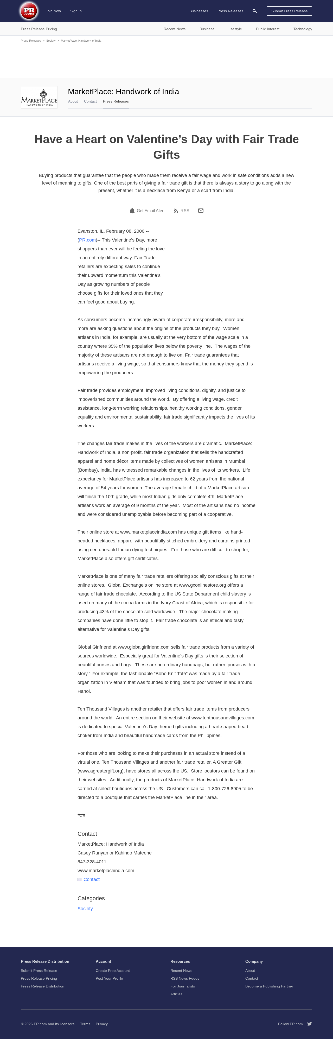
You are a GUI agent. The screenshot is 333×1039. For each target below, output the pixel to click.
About (73, 101)
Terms (85, 1024)
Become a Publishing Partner (269, 986)
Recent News (181, 970)
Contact (90, 101)
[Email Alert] (133, 210)
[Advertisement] (166, 60)
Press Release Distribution (42, 986)
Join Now (53, 11)
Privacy (102, 1024)
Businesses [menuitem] (198, 11)
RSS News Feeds (184, 978)
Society (51, 40)
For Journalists (182, 986)
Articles (176, 994)
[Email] (201, 210)
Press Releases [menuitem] (230, 11)
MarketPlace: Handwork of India (81, 40)
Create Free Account (113, 970)
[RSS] (177, 210)
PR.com (87, 240)
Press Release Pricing (39, 978)
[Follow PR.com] (307, 1024)
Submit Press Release (289, 11)
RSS (185, 211)
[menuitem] (255, 11)
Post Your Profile (109, 978)
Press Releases (31, 40)
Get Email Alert (150, 211)
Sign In (76, 11)
